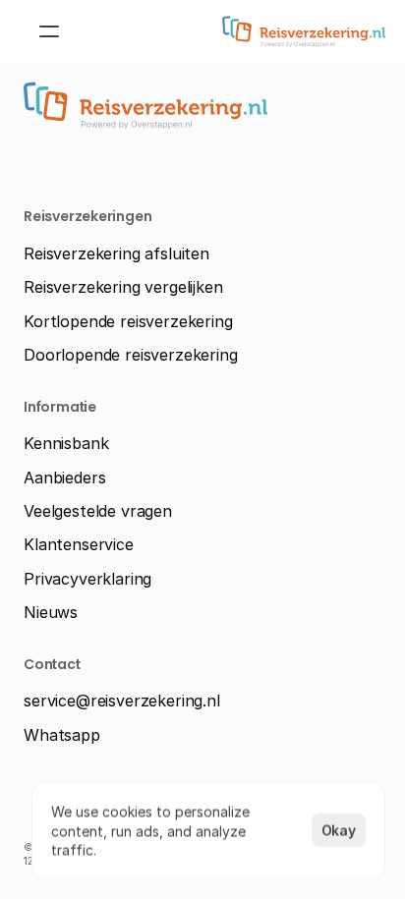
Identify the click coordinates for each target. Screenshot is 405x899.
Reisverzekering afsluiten (116, 253)
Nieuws (51, 612)
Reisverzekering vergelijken (123, 287)
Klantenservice (79, 544)
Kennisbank (66, 443)
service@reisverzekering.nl (122, 700)
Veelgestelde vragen (98, 511)
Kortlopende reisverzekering (128, 321)
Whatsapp (62, 735)
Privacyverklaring (87, 579)
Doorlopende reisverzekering (131, 355)
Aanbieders (64, 477)
